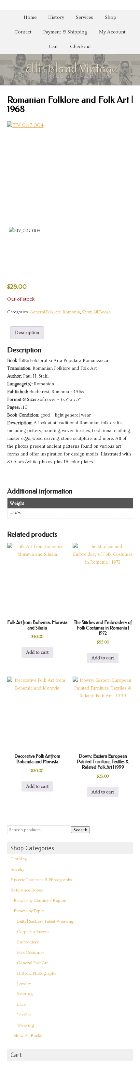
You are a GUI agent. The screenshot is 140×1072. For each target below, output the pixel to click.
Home (30, 17)
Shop (110, 17)
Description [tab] (27, 332)
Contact (23, 32)
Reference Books (26, 890)
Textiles (24, 1015)
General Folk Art (45, 312)
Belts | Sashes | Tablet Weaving (45, 921)
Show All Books (96, 312)
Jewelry (17, 869)
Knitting (25, 994)
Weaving (25, 1025)
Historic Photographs (36, 973)
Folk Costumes (30, 952)
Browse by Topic (29, 911)
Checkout (80, 46)
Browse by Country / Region (40, 900)
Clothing (18, 859)
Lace (21, 1004)
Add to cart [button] (37, 652)
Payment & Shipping (65, 32)
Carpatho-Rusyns (33, 931)
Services (84, 17)
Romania (71, 312)
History (56, 17)
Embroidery (28, 942)
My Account (112, 32)
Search (80, 829)
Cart (53, 46)
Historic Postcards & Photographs (41, 880)
